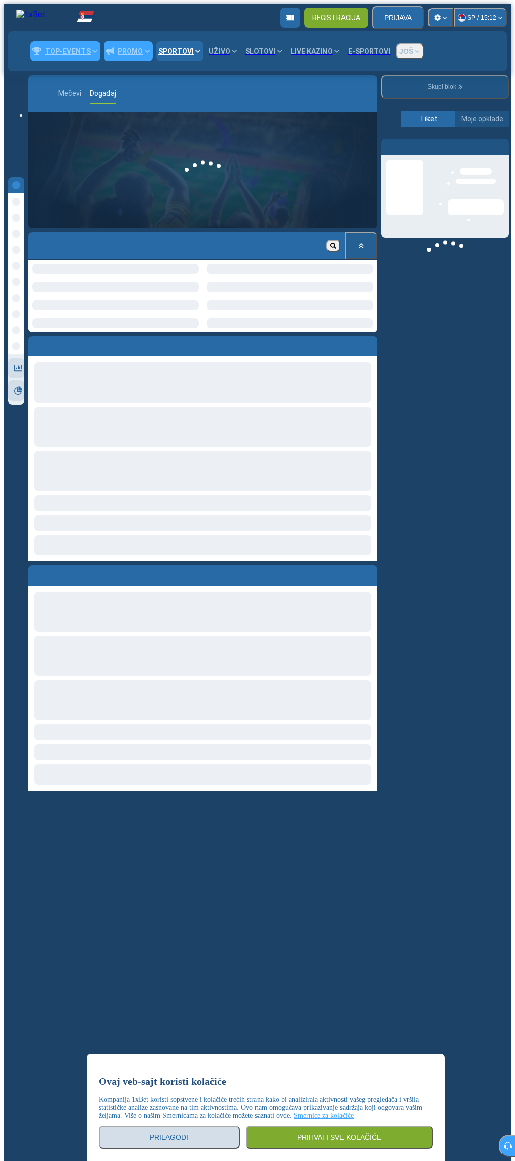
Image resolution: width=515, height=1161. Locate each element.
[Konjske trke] (53, 93)
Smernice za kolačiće (324, 1115)
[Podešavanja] (440, 17)
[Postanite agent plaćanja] (290, 18)
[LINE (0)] (38, 93)
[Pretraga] (368, 93)
